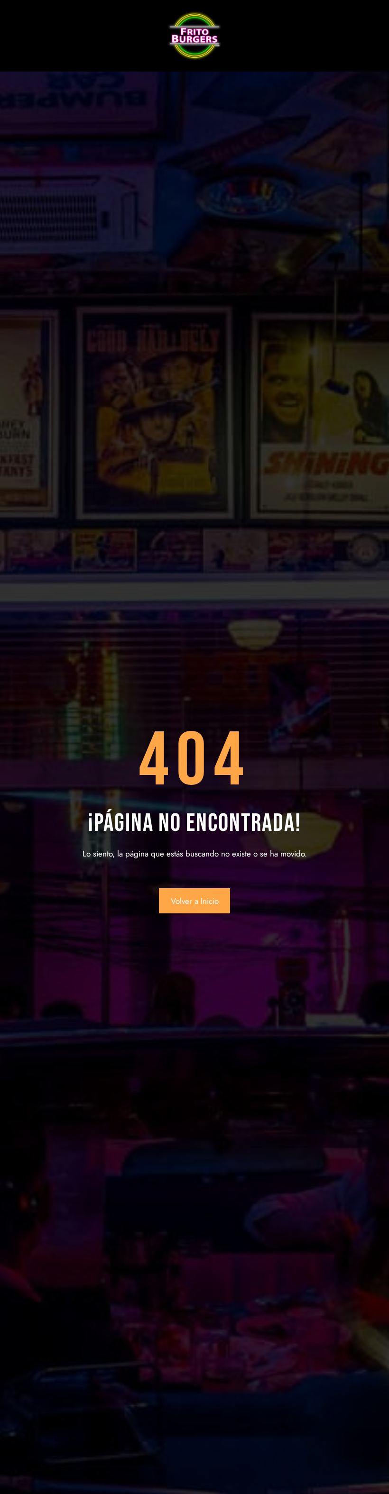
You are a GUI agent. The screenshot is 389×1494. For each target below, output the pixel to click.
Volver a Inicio (195, 901)
